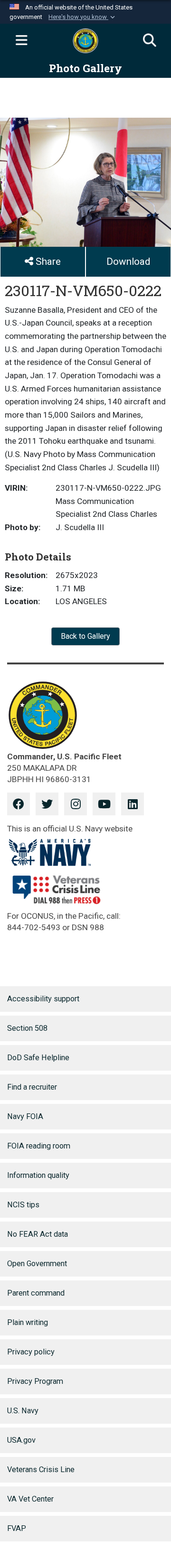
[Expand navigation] (21, 41)
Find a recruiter (32, 1087)
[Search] (150, 41)
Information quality (38, 1175)
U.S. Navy (22, 1410)
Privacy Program (35, 1381)
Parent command (36, 1292)
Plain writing (27, 1322)
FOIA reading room (38, 1145)
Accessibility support (43, 998)
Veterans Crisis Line (41, 1469)
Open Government (37, 1263)
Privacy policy (31, 1351)
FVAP (16, 1528)
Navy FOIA (25, 1116)
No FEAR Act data (37, 1234)
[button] (82, 17)
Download (128, 261)
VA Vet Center (30, 1498)
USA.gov (21, 1440)
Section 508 (27, 1028)
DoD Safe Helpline (38, 1057)
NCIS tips (23, 1204)
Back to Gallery (85, 636)
